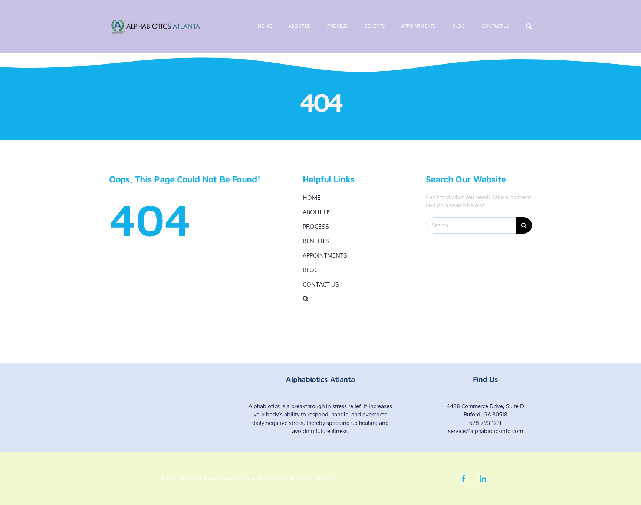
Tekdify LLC (321, 478)
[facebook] (463, 478)
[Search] (529, 27)
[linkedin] (483, 478)
